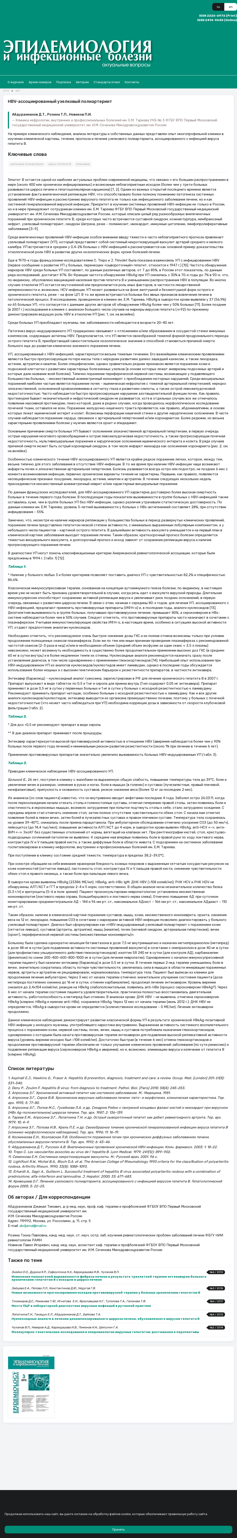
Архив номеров (40, 82)
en (231, 7)
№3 (18, 90)
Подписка (63, 82)
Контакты (132, 82)
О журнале (16, 82)
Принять (118, 1529)
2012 (6, 90)
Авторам (82, 82)
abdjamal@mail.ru (32, 1226)
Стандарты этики (107, 82)
